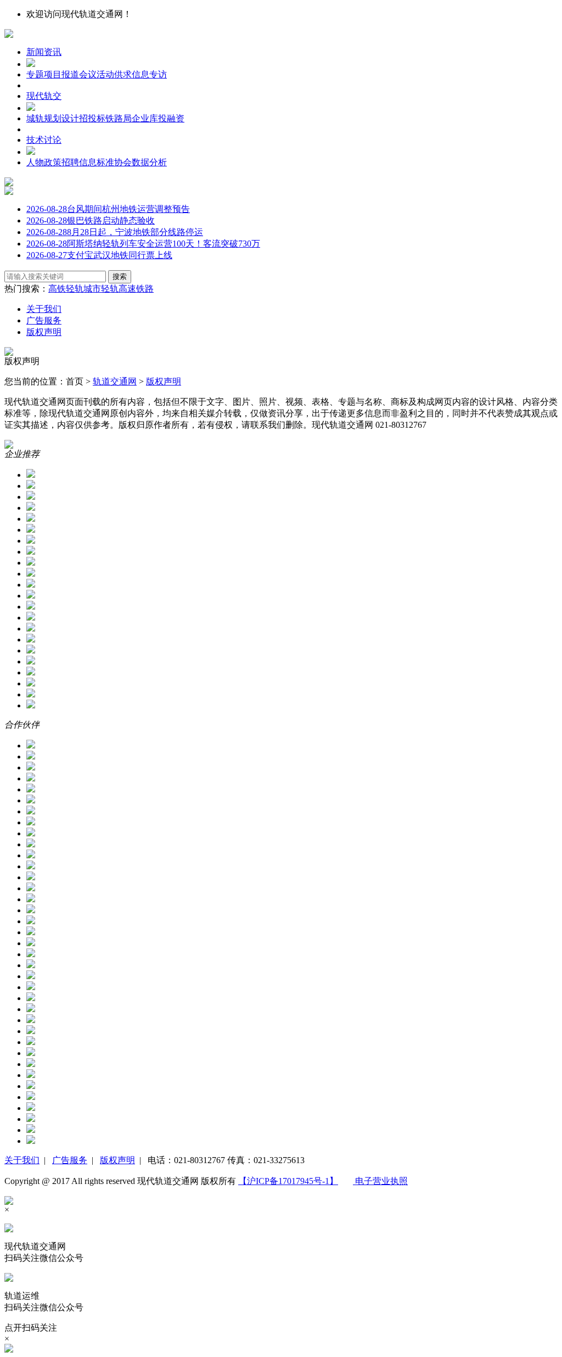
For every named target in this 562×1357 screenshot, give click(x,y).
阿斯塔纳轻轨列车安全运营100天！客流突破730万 (143, 243)
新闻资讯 (43, 52)
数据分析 (149, 162)
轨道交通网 (115, 381)
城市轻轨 (101, 288)
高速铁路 (136, 288)
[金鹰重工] (30, 551)
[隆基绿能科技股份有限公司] (30, 694)
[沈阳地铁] (30, 1042)
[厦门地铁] (30, 1031)
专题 (35, 74)
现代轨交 (43, 95)
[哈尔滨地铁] (30, 943)
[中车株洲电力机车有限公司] (30, 606)
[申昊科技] (30, 474)
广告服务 (43, 320)
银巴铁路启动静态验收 (90, 220)
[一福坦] (30, 661)
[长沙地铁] (30, 1108)
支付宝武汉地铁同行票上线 (99, 255)
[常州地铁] (30, 866)
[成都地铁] (30, 877)
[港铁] (30, 1086)
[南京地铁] (30, 811)
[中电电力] (30, 562)
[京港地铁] (30, 954)
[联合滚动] (30, 507)
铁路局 (118, 118)
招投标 (92, 118)
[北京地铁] (30, 767)
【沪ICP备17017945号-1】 (288, 1181)
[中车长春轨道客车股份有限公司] (30, 573)
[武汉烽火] (30, 584)
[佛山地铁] (30, 899)
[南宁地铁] (30, 998)
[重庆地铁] (30, 1130)
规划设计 (61, 118)
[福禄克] (30, 529)
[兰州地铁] (30, 976)
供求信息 (131, 74)
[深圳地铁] (30, 822)
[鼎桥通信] (30, 672)
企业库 (145, 118)
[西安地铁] (30, 855)
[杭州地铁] (30, 778)
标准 (105, 162)
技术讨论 (43, 139)
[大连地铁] (30, 888)
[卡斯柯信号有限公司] (30, 705)
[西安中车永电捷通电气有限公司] (30, 617)
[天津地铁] (30, 1064)
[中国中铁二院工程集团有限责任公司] (30, 1141)
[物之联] (30, 540)
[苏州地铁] (30, 1053)
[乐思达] (30, 683)
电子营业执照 (380, 1181)
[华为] (30, 496)
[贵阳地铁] (30, 932)
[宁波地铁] (30, 1009)
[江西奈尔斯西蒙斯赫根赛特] (30, 650)
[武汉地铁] (30, 1075)
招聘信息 (79, 162)
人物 (35, 162)
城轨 (35, 118)
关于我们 (43, 309)
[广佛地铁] (30, 921)
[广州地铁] (30, 789)
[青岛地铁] (30, 1020)
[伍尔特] (30, 628)
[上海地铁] (30, 756)
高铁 (57, 288)
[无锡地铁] (30, 844)
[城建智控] (30, 485)
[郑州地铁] (30, 1119)
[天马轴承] (30, 639)
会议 (88, 74)
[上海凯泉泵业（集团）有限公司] (30, 595)
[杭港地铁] (30, 800)
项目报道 (61, 74)
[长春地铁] (30, 1097)
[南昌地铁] (30, 987)
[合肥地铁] (30, 745)
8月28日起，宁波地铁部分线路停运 (114, 232)
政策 (52, 162)
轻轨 (74, 288)
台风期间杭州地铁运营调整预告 (108, 209)
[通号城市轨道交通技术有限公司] (30, 518)
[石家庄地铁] (30, 833)
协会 (123, 162)
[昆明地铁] (30, 965)
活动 (105, 74)
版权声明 (43, 332)
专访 (158, 74)
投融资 (171, 118)
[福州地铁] (30, 910)
